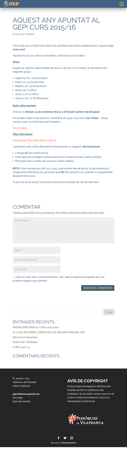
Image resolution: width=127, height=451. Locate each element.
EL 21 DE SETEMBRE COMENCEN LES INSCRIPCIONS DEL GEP (49, 332)
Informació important (25, 337)
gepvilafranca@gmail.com (26, 394)
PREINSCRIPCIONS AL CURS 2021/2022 (36, 327)
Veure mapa (20, 128)
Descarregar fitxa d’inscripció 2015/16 (34, 140)
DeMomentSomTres (69, 443)
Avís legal (18, 397)
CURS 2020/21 (21, 347)
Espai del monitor (21, 401)
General (30, 34)
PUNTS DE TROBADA (25, 342)
